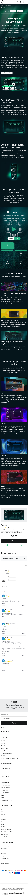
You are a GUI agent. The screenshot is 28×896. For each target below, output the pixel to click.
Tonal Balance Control (6, 826)
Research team (4, 748)
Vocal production (5, 863)
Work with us (4, 745)
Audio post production (6, 851)
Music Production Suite (6, 829)
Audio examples (7, 73)
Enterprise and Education (7, 753)
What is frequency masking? (10, 320)
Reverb (2, 861)
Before (11, 238)
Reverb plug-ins (4, 834)
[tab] (3, 581)
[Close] (25, 886)
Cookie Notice (4, 756)
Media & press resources (6, 750)
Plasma (3, 424)
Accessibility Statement (6, 763)
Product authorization (6, 780)
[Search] (17, 2)
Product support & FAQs (6, 800)
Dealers (2, 797)
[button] (4, 603)
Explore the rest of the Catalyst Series (11, 367)
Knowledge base (5, 782)
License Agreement (5, 761)
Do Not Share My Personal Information (10, 758)
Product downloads (5, 787)
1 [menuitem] (13, 674)
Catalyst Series (8, 5)
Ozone (2, 811)
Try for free (20, 11)
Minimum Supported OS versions (11, 558)
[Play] (14, 229)
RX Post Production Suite (7, 831)
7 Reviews (9, 527)
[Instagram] (4, 732)
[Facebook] (2, 732)
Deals (2, 795)
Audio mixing (4, 848)
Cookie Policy (5, 894)
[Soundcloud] (9, 732)
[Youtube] (6, 732)
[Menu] (26, 2)
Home (2, 5)
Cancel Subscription (5, 768)
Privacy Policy (20, 893)
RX (1, 809)
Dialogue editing (5, 856)
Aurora (3, 8)
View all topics (4, 866)
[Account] (20, 2)
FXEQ (2, 393)
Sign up (14, 723)
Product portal (4, 790)
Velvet (3, 486)
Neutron (3, 814)
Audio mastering (5, 846)
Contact (3, 743)
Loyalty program (5, 792)
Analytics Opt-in (4, 771)
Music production (5, 858)
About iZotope (4, 740)
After (17, 238)
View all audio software (6, 837)
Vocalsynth (3, 819)
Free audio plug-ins (5, 785)
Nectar (2, 816)
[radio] (12, 576)
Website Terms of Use (13, 893)
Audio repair (4, 853)
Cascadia (4, 456)
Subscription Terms (5, 766)
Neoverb (3, 824)
